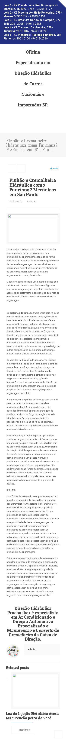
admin (30, 201)
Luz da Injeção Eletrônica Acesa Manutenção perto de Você (32, 715)
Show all (54, 168)
